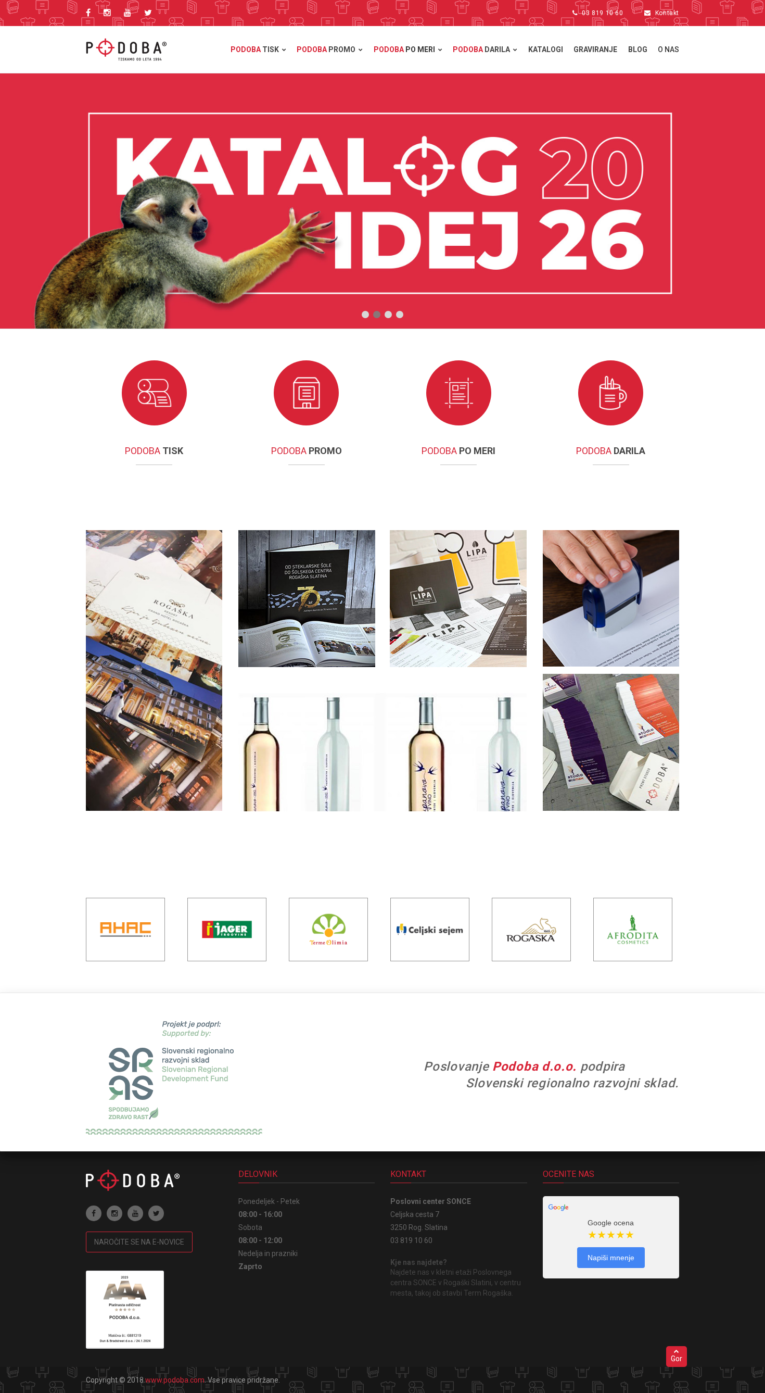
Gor (676, 1358)
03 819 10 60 (602, 13)
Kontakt (667, 13)
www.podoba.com (175, 1380)
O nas (668, 49)
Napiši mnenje (611, 1257)
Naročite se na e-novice (139, 1242)
